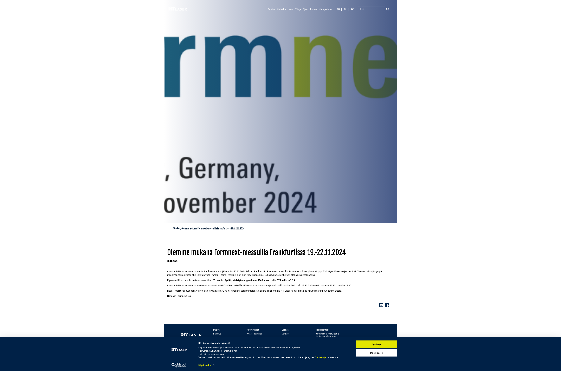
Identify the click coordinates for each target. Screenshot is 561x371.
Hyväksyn (376, 344)
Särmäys (285, 334)
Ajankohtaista (310, 9)
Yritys (298, 9)
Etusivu (272, 9)
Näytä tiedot (204, 365)
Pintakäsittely (322, 330)
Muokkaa (374, 353)
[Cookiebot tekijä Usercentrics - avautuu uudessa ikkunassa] (179, 365)
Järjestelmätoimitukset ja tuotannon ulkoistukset (327, 335)
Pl (345, 9)
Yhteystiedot (326, 9)
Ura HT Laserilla (254, 334)
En (338, 9)
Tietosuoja (320, 357)
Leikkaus (285, 330)
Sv (352, 9)
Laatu (291, 9)
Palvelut (281, 9)
